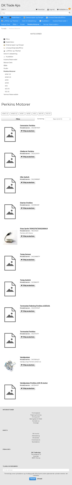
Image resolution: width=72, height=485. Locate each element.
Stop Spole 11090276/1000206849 (34, 228)
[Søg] (69, 13)
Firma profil (36, 417)
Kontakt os (35, 421)
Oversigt (36, 423)
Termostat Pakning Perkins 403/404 (35, 306)
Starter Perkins (26, 203)
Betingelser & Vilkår (36, 419)
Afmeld (39, 479)
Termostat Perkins (27, 331)
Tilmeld (32, 479)
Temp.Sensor (25, 254)
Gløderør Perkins (27, 151)
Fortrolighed (36, 413)
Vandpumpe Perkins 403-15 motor (34, 383)
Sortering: (40, 119)
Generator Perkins (27, 125)
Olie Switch (24, 177)
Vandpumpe (25, 357)
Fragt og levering (35, 415)
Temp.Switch (25, 280)
